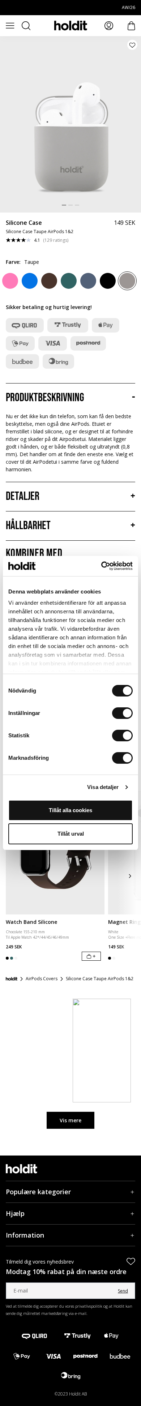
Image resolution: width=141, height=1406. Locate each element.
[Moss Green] (69, 281)
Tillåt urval (70, 834)
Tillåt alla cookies (70, 810)
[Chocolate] (49, 281)
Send (123, 1291)
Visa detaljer (103, 787)
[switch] (122, 713)
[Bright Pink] (10, 281)
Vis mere (70, 1120)
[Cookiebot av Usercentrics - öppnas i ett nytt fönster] (101, 566)
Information (25, 1235)
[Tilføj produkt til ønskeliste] (132, 45)
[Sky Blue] (30, 281)
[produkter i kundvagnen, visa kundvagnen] (131, 25)
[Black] (108, 281)
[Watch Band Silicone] (55, 852)
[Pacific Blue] (88, 281)
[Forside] (11, 979)
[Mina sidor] (108, 25)
